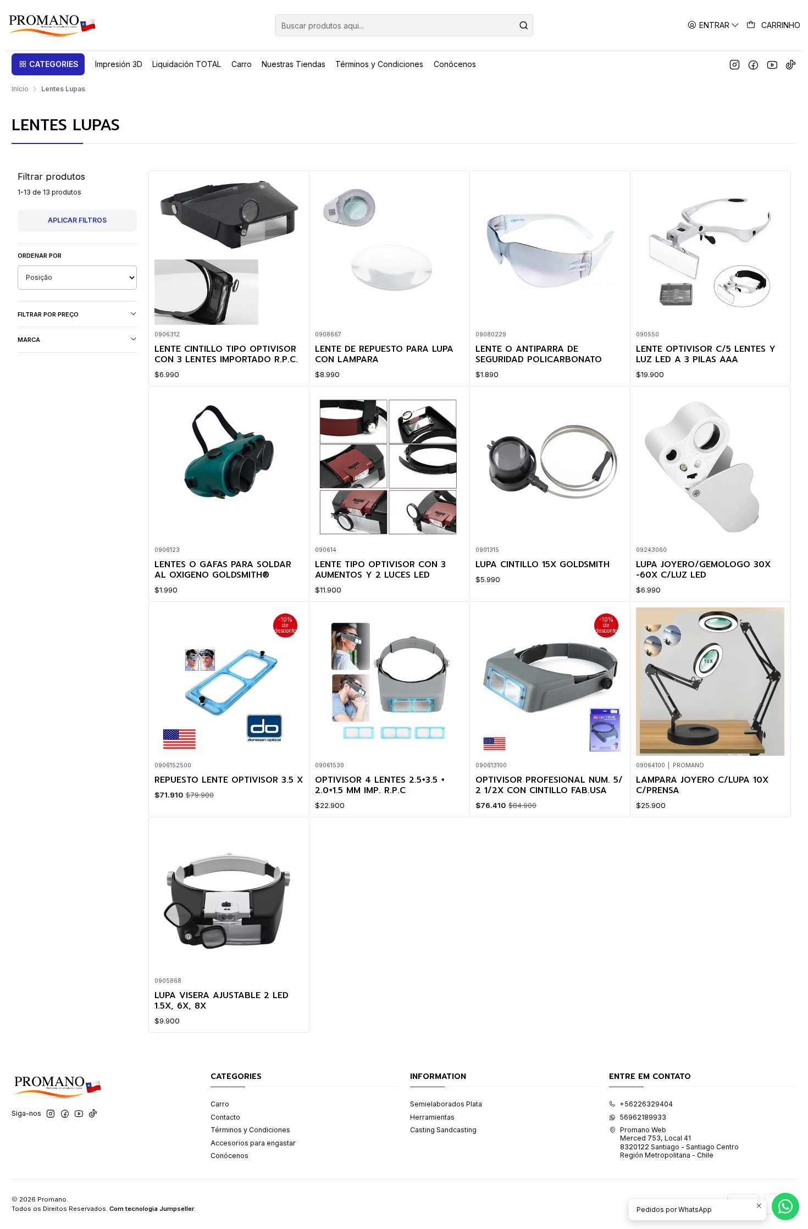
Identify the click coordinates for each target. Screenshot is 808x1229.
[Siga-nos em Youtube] (772, 64)
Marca (29, 340)
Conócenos (229, 1156)
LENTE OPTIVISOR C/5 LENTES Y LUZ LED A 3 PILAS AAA (706, 355)
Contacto (225, 1117)
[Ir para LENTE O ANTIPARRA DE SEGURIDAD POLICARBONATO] (549, 250)
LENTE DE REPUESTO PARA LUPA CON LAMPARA (384, 355)
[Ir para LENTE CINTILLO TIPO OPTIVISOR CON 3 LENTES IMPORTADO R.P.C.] (228, 250)
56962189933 (642, 1117)
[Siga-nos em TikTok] (790, 64)
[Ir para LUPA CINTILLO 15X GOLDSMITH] (549, 466)
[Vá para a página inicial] (51, 25)
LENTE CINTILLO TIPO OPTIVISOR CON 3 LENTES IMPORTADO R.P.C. (226, 355)
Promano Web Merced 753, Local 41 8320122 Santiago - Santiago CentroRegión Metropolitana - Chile (679, 1142)
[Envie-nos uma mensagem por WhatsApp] (785, 1206)
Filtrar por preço (48, 314)
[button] (48, 64)
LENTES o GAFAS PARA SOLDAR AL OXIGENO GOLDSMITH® (222, 570)
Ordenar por (40, 255)
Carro (220, 1104)
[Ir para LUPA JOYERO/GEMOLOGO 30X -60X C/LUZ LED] (710, 466)
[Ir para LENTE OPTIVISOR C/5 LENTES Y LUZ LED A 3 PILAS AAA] (710, 250)
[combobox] (404, 25)
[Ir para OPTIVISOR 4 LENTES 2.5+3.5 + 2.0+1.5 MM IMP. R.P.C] (389, 681)
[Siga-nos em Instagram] (734, 64)
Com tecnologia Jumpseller (151, 1209)
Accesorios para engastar (253, 1143)
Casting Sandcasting (443, 1130)
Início (20, 89)
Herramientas (432, 1117)
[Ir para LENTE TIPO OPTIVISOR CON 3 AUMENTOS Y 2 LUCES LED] (389, 466)
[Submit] (523, 25)
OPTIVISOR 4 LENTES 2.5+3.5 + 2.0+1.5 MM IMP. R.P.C (380, 785)
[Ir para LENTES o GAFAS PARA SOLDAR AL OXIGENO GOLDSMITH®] (228, 466)
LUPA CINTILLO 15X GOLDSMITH (542, 565)
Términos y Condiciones (250, 1130)
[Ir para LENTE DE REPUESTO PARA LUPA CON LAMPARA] (389, 250)
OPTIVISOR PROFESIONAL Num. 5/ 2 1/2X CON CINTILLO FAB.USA (549, 785)
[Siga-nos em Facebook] (753, 64)
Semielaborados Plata (446, 1104)
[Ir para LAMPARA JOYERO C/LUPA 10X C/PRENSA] (710, 681)
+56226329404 (646, 1104)
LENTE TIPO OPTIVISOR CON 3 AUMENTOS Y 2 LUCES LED (380, 570)
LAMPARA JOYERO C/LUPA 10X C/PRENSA (702, 785)
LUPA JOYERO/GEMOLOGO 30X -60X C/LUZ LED (703, 570)
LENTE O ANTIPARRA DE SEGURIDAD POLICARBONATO (538, 355)
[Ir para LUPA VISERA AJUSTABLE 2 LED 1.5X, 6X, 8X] (228, 897)
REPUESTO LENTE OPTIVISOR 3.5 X (228, 780)
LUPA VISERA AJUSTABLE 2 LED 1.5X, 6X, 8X (221, 1001)
